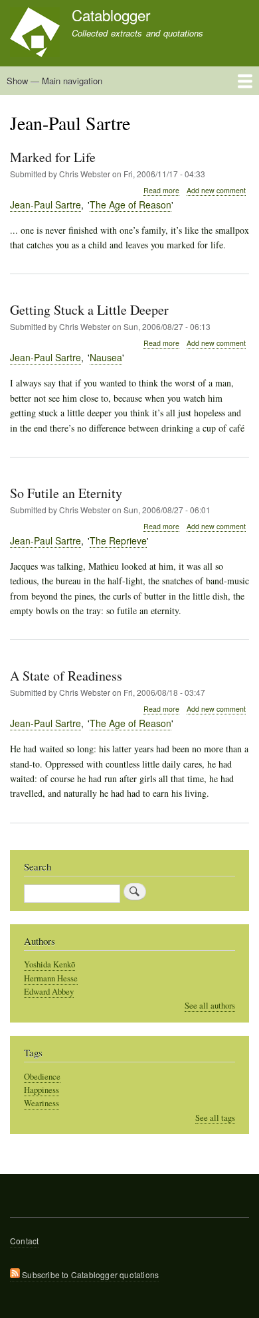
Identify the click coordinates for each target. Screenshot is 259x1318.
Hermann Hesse (51, 978)
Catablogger (111, 14)
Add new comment (216, 190)
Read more (161, 190)
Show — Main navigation (54, 80)
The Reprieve (118, 540)
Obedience (42, 1076)
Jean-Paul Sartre (45, 204)
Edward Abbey (49, 991)
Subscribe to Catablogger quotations (89, 1274)
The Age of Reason (130, 204)
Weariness (41, 1103)
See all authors (210, 1005)
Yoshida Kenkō (49, 964)
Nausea (106, 357)
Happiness (41, 1090)
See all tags (215, 1117)
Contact (24, 1240)
